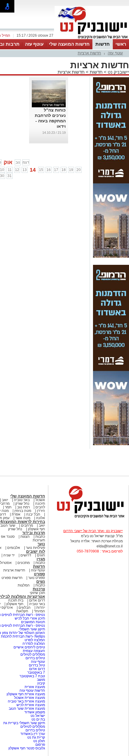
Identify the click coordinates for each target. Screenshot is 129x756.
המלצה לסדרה (33, 643)
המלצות (24, 585)
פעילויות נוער (35, 548)
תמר (8, 507)
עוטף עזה (34, 44)
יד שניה (9, 555)
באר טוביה (22, 500)
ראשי (121, 44)
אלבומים (13, 548)
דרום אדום (37, 600)
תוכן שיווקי (37, 593)
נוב (18, 162)
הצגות (25, 536)
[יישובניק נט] (88, 518)
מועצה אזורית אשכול (29, 698)
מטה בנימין (22, 511)
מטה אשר (22, 518)
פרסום (39, 744)
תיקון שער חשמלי (32, 629)
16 (48, 170)
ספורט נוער (36, 578)
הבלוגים (25, 607)
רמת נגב (23, 507)
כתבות (40, 536)
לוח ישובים (35, 551)
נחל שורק (22, 503)
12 (17, 170)
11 (10, 170)
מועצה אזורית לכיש (30, 705)
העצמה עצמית (33, 651)
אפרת (16, 514)
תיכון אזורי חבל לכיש (29, 618)
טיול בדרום (36, 665)
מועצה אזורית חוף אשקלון (25, 694)
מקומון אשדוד (34, 712)
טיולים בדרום (35, 658)
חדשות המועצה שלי (69, 44)
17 (56, 170)
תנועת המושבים (32, 622)
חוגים (41, 555)
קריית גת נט (36, 737)
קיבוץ (41, 683)
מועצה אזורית (34, 687)
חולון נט (38, 741)
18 (64, 170)
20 (78, 170)
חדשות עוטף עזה (32, 690)
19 (71, 170)
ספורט (39, 574)
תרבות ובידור (33, 533)
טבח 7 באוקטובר (32, 676)
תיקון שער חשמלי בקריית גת (24, 723)
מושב (41, 680)
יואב (5, 500)
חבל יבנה (32, 514)
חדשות (102, 44)
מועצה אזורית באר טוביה (26, 701)
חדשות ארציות (89, 53)
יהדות (40, 607)
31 (10, 176)
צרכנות (39, 589)
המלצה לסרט (35, 640)
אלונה (40, 518)
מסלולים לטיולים (32, 654)
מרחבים (27, 525)
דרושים (25, 555)
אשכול (40, 500)
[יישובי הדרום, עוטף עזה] (92, 38)
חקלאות (22, 611)
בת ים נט (38, 719)
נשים (40, 581)
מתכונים (23, 563)
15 (41, 170)
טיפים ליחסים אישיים (29, 647)
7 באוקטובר (35, 672)
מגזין (41, 559)
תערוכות (39, 540)
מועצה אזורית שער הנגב (26, 708)
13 (24, 170)
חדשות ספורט (12, 578)
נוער (41, 544)
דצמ (25, 162)
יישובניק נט (117, 72)
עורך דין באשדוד (32, 734)
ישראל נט (37, 716)
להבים (40, 507)
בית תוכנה (15, 600)
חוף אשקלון (36, 529)
